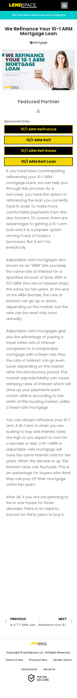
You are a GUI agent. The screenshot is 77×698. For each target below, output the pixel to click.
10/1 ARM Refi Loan (38, 161)
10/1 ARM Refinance (38, 129)
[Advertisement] (38, 568)
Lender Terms (62, 660)
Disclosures (29, 669)
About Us (49, 669)
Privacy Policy (38, 660)
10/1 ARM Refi (38, 140)
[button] (64, 5)
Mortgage (40, 43)
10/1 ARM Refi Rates (38, 150)
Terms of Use (14, 660)
